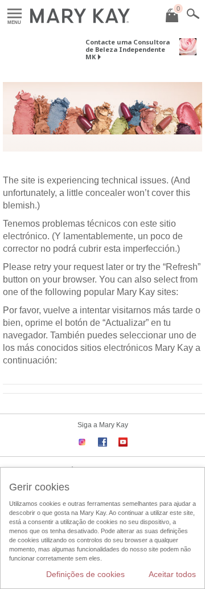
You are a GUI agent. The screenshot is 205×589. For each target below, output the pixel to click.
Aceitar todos (172, 574)
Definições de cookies (85, 574)
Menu (14, 14)
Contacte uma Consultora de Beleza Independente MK (127, 49)
